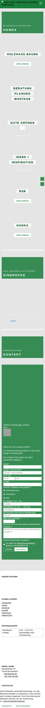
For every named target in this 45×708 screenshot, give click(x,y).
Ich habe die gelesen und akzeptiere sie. (20, 544)
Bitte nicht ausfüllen (11, 518)
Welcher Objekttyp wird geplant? (17, 487)
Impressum (6, 613)
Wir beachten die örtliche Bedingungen (19, 513)
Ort (9, 476)
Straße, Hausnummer (12, 470)
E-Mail (6, 481)
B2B (7, 498)
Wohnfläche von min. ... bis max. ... (18, 507)
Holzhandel (6, 603)
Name (6, 464)
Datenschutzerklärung (26, 543)
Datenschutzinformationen (14, 701)
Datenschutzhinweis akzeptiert (16, 540)
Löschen (8, 549)
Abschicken (21, 549)
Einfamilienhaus (12, 490)
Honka (4, 605)
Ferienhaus (10, 494)
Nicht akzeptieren (23, 706)
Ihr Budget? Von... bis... (13, 501)
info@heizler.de (10, 674)
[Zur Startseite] (23, 4)
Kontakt (5, 610)
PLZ (5, 476)
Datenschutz (7, 615)
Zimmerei (6, 608)
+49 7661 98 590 (11, 676)
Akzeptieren (7, 706)
